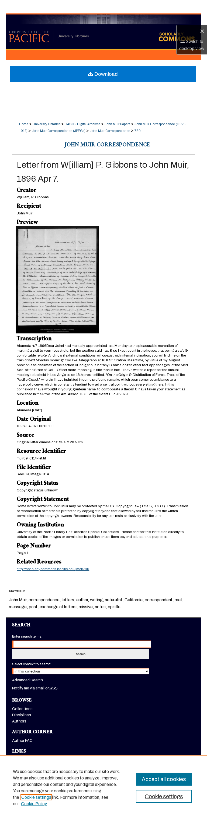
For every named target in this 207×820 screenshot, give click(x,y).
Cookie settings (36, 797)
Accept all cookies (164, 779)
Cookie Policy (34, 803)
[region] (103, 787)
